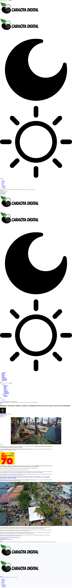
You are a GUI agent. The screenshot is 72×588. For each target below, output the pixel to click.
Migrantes (9, 537)
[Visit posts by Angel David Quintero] (3, 413)
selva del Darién (13, 537)
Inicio (1, 402)
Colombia (6, 537)
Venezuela (18, 537)
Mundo (4, 402)
